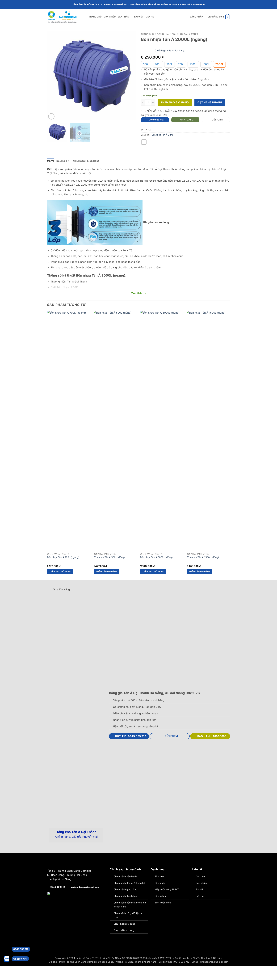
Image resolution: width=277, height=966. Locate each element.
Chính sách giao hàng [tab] (86, 161)
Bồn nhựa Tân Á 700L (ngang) (63, 557)
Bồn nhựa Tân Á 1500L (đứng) (203, 557)
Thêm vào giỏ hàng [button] (60, 571)
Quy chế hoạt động (124, 930)
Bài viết (138, 17)
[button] (196, 17)
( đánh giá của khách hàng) (170, 50)
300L (146, 64)
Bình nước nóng (163, 902)
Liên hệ (150, 17)
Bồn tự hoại (161, 896)
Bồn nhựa (163, 34)
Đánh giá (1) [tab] (63, 161)
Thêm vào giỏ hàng (175, 102)
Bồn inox (159, 876)
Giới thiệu (110, 17)
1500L (206, 64)
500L (169, 64)
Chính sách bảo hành (125, 876)
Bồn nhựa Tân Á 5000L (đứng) (156, 557)
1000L (193, 64)
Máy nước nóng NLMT (167, 889)
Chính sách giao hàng (125, 889)
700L (181, 64)
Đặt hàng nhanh (210, 102)
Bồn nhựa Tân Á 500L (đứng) (109, 557)
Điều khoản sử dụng (124, 923)
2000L (219, 64)
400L (158, 64)
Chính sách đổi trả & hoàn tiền (130, 883)
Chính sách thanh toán (126, 896)
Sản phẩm (123, 17)
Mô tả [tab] (50, 161)
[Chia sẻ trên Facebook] (144, 142)
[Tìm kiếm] (85, 17)
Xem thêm (137, 293)
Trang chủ (95, 17)
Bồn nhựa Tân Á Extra (185, 34)
